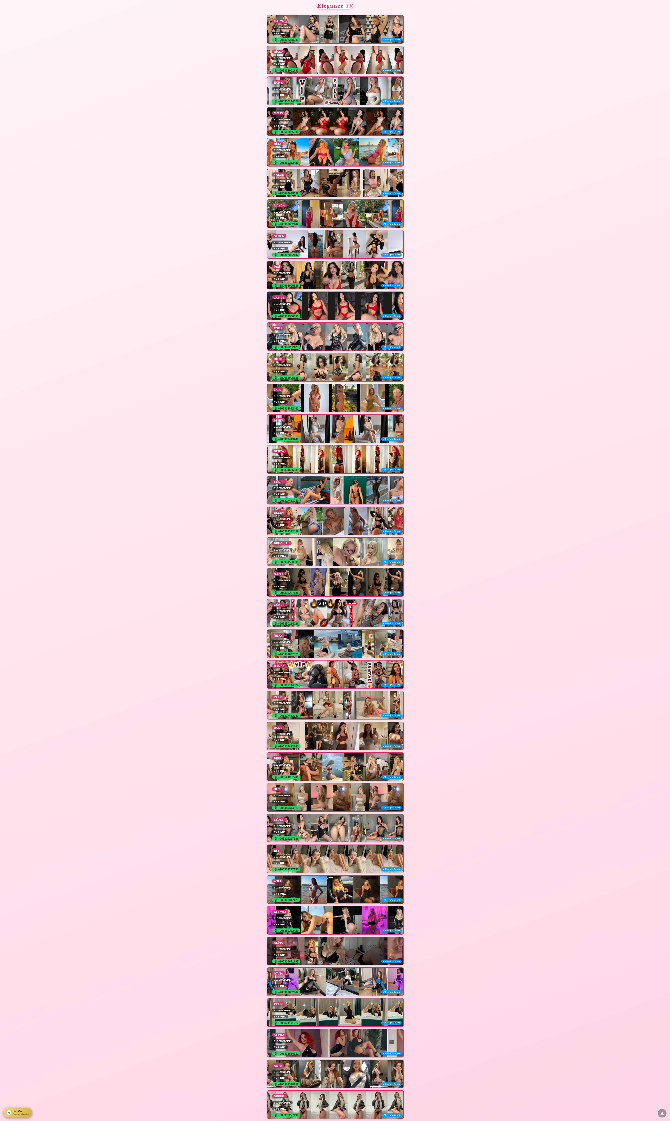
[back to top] (662, 1113)
